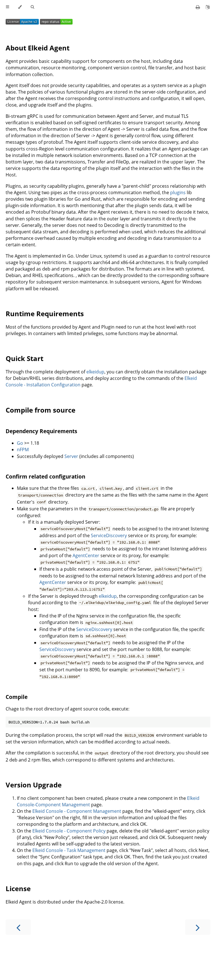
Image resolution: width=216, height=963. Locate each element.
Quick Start (24, 358)
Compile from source (40, 410)
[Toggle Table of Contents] (7, 7)
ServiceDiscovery (109, 535)
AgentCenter (86, 555)
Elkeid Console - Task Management (68, 850)
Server (71, 456)
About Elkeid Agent (37, 47)
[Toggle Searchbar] (32, 7)
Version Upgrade (34, 784)
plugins (178, 192)
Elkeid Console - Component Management (76, 811)
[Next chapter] (197, 927)
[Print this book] (198, 7)
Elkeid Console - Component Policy (68, 831)
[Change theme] (20, 7)
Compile (17, 696)
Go (20, 443)
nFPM (23, 449)
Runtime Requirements (45, 313)
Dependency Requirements (41, 431)
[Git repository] (207, 7)
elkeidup (95, 372)
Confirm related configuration (45, 476)
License (18, 888)
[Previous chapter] (18, 927)
